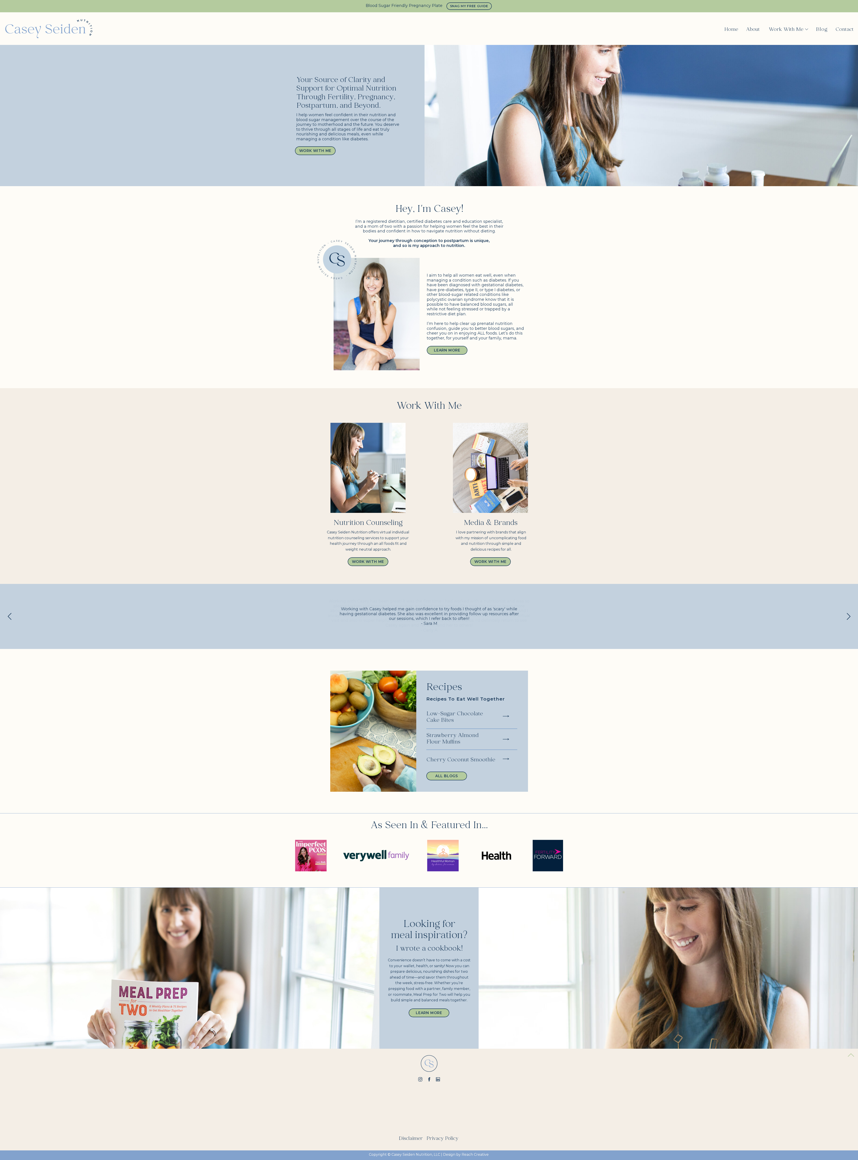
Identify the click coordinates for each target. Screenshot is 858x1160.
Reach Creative (475, 1154)
